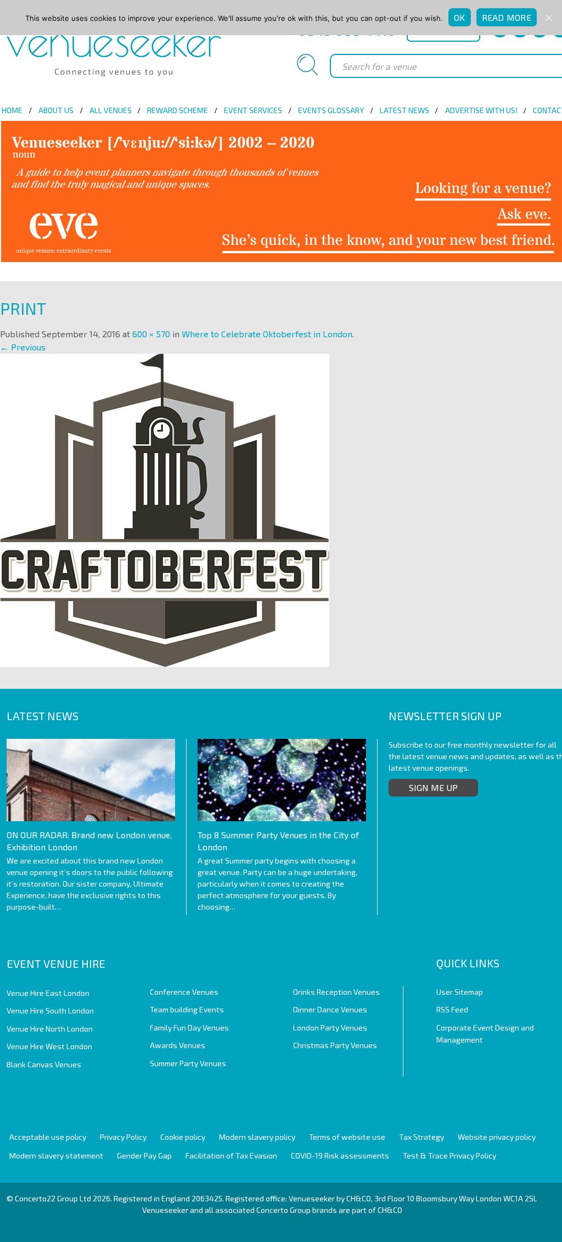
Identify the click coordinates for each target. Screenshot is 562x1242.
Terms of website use (347, 1136)
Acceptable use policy (47, 1136)
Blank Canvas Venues (44, 1064)
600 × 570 (151, 333)
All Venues (110, 110)
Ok (459, 17)
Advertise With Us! (481, 110)
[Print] (164, 509)
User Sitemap (459, 991)
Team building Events (187, 1009)
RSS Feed (452, 1009)
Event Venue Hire (56, 963)
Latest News (404, 110)
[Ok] (548, 17)
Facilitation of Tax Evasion (231, 1155)
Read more (506, 17)
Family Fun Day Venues (189, 1027)
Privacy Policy (123, 1136)
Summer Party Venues (188, 1063)
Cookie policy (182, 1136)
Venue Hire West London (49, 1046)
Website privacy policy (497, 1136)
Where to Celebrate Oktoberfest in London (267, 333)
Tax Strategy (421, 1136)
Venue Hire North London (50, 1028)
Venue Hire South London (50, 1010)
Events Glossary (331, 110)
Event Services (253, 110)
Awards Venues (177, 1045)
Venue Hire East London (48, 993)
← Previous (23, 347)
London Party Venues (330, 1027)
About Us (56, 110)
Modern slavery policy (257, 1136)
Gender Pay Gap (144, 1155)
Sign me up (433, 787)
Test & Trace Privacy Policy (449, 1155)
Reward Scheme (177, 110)
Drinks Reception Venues (336, 991)
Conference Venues (184, 991)
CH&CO (390, 1210)
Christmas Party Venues (335, 1045)
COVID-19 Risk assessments (340, 1155)
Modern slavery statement (56, 1155)
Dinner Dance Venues (330, 1009)
